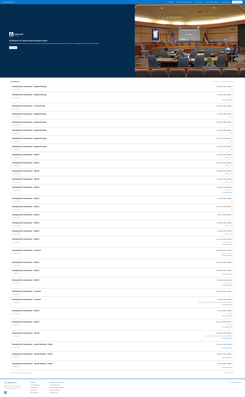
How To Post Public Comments (184, 2)
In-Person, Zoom (229, 157)
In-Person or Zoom (228, 225)
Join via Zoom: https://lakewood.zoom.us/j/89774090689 (219, 336)
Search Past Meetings (55, 390)
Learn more (13, 47)
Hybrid (231, 89)
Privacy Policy (33, 390)
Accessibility (171, 2)
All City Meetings (225, 2)
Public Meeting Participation (212, 2)
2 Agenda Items (16, 116)
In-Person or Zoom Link (227, 253)
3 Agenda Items (16, 89)
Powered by (235, 382)
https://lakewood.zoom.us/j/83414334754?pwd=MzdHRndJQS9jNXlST (215, 302)
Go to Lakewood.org (35, 385)
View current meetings (228, 372)
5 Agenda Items (16, 149)
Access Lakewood (34, 392)
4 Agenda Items (16, 133)
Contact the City (53, 392)
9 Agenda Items (16, 366)
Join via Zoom (229, 313)
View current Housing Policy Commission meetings (21, 372)
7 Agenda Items (16, 347)
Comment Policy (198, 2)
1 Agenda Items (16, 97)
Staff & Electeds (237, 2)
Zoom (231, 201)
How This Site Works (55, 385)
